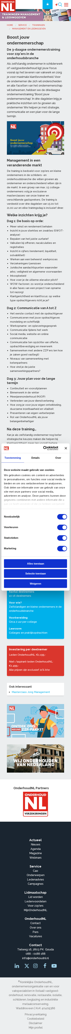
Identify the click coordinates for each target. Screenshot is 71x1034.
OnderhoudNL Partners (31, 788)
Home (10, 25)
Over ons (35, 927)
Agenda (36, 849)
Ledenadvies (35, 879)
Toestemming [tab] (12, 457)
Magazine (35, 853)
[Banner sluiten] (66, 448)
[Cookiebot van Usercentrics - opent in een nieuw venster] (44, 448)
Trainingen (38, 25)
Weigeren (35, 583)
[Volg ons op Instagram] (35, 966)
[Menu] (66, 4)
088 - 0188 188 (35, 953)
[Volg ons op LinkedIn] (17, 966)
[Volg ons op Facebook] (45, 966)
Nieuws (35, 844)
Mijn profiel (36, 1027)
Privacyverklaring (36, 1014)
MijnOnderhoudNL (35, 910)
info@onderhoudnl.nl (35, 958)
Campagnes (35, 883)
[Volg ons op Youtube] (54, 966)
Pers (35, 932)
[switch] (62, 527)
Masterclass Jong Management (31, 692)
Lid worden (35, 897)
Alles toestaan (35, 563)
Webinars (35, 857)
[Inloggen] (48, 4)
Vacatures (35, 936)
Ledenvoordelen (35, 901)
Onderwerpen (35, 875)
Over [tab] (58, 457)
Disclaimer (35, 1023)
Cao (35, 870)
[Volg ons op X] (26, 967)
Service (22, 25)
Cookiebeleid (35, 1018)
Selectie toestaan (35, 573)
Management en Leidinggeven (29, 29)
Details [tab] (35, 457)
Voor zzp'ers (35, 905)
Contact (35, 923)
